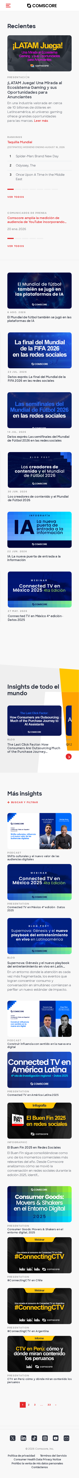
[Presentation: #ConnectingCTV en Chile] (39, 1255)
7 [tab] (55, 190)
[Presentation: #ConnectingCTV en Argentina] (39, 1306)
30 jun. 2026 (17, 491)
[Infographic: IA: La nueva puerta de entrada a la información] (39, 530)
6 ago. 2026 (16, 312)
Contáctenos (39, 1467)
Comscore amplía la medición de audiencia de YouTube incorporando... (36, 220)
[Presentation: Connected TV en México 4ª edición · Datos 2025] (40, 589)
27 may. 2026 (17, 611)
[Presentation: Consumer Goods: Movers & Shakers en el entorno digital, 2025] (39, 1204)
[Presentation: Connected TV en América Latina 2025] (39, 1070)
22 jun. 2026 (17, 551)
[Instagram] (45, 1439)
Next (69, 756)
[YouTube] (56, 1439)
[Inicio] (42, 5)
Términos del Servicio (53, 1455)
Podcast (14, 852)
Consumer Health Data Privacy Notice (37, 1459)
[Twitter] (13, 1439)
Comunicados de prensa (27, 212)
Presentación (18, 77)
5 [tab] (40, 190)
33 (49, 1404)
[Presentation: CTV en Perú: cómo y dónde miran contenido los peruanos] (39, 1354)
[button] (8, 5)
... (41, 1404)
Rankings (14, 137)
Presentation (18, 903)
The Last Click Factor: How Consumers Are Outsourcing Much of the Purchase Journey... (33, 748)
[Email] (66, 1439)
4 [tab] (32, 190)
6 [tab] (47, 190)
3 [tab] (25, 190)
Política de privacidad (21, 1455)
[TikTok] (34, 1439)
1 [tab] (10, 190)
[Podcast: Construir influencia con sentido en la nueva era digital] (39, 1019)
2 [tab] (18, 190)
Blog (11, 739)
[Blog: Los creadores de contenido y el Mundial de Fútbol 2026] (40, 470)
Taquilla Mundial (19, 142)
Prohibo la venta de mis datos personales (37, 1463)
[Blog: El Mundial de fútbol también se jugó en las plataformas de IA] (39, 291)
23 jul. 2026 (17, 371)
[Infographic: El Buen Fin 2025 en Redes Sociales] (39, 1121)
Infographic (17, 1142)
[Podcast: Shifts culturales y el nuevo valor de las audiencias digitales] (39, 831)
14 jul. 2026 (16, 431)
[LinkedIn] (23, 1439)
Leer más (41, 121)
